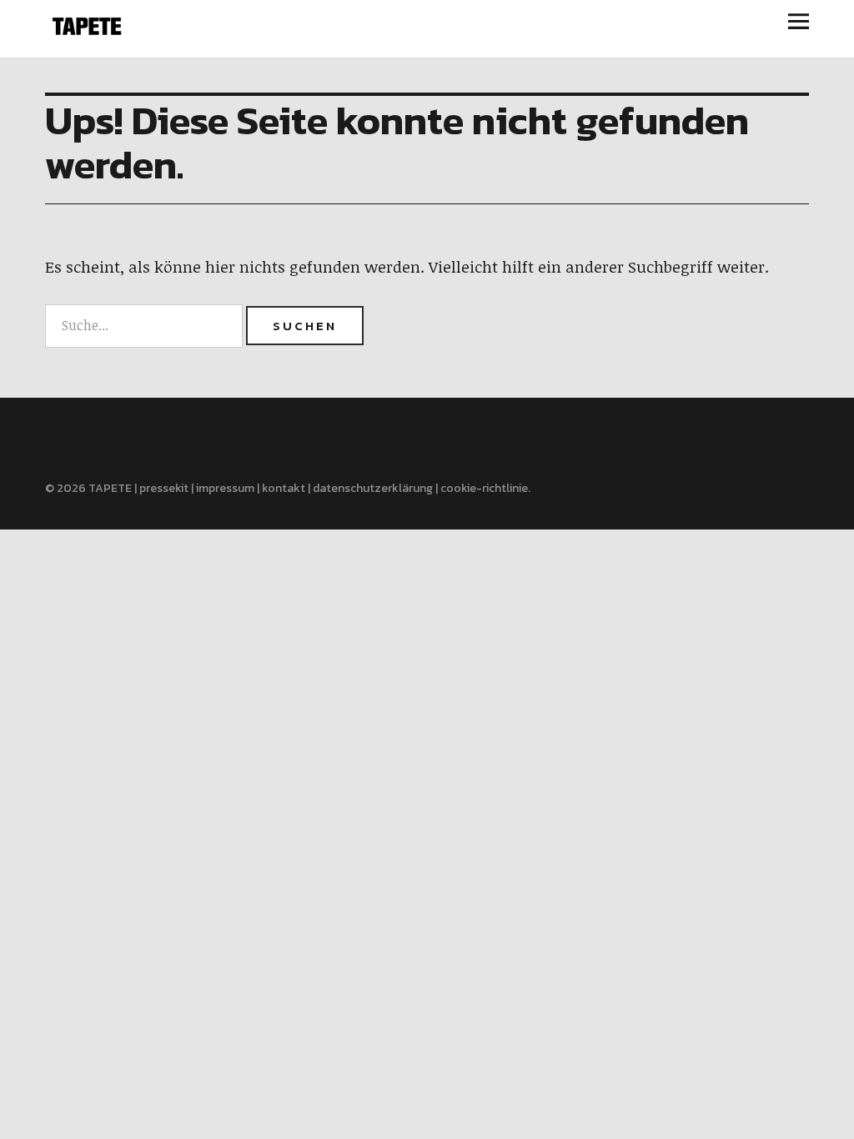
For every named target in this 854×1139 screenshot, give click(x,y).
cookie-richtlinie (484, 488)
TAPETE (110, 488)
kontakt (283, 488)
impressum (225, 488)
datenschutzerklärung (373, 488)
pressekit (163, 488)
